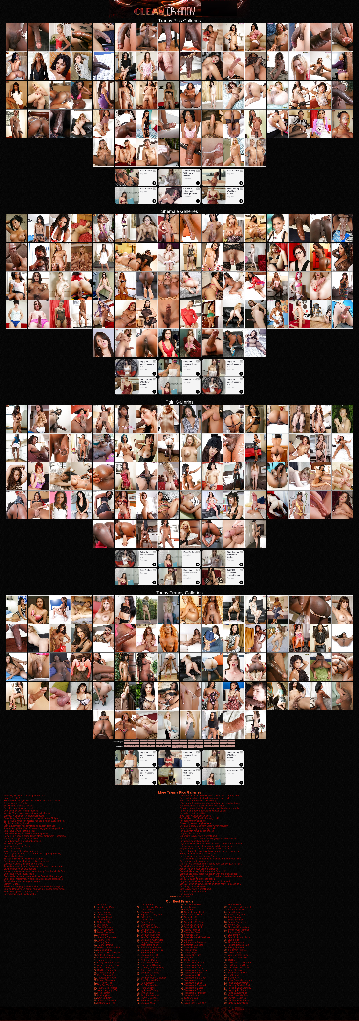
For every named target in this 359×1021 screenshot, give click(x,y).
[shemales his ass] (125, 166)
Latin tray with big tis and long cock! (197, 828)
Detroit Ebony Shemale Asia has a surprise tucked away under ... (212, 851)
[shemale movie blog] (190, 242)
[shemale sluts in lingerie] (342, 519)
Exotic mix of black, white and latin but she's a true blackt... (32, 800)
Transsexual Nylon (193, 980)
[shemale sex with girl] (81, 490)
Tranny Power (104, 940)
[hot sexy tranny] (190, 652)
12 (211, 743)
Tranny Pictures (105, 945)
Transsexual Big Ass (151, 965)
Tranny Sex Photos (237, 972)
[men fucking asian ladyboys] (60, 652)
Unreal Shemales (106, 980)
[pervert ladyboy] (103, 80)
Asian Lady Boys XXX (195, 1003)
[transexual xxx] (125, 137)
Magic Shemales (105, 932)
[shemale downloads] (255, 623)
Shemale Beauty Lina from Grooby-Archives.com (204, 826)
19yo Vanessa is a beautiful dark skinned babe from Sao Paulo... (211, 843)
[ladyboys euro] (255, 681)
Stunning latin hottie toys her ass (20, 869)
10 (179, 743)
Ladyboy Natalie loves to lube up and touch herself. (205, 881)
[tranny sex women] (321, 652)
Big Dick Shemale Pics (108, 947)
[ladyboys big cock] (299, 461)
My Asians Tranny (149, 990)
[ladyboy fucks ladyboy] (168, 652)
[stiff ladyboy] (255, 166)
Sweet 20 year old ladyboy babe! (196, 823)
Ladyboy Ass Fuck (237, 990)
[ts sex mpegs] (168, 623)
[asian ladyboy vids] (212, 80)
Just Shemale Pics (193, 904)
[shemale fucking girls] (255, 461)
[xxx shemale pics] (147, 432)
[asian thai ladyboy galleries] (168, 137)
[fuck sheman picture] (103, 519)
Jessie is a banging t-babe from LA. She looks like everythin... (34, 886)
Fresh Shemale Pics (151, 962)
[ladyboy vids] (299, 270)
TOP (131, 740)
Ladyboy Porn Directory (152, 967)
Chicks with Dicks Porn (239, 962)
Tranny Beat (103, 942)
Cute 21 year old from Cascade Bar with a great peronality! (33, 853)
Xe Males (189, 940)
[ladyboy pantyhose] (190, 109)
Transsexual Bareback (195, 985)
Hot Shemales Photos (238, 1000)
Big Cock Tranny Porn (151, 914)
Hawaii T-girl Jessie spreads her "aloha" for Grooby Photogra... (35, 836)
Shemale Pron (148, 952)
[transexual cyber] (125, 242)
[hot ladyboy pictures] (255, 328)
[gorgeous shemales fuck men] (16, 652)
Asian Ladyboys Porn (238, 983)
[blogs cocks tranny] (38, 461)
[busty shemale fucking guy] (103, 328)
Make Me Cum (146, 171)
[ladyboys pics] (60, 270)
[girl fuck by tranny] (81, 270)
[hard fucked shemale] (147, 623)
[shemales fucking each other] (255, 547)
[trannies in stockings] (147, 80)
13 (227, 743)
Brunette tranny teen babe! (193, 891)
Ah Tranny (102, 935)
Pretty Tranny (190, 960)
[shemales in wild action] (60, 461)
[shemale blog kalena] (125, 709)
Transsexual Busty (193, 972)
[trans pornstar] (321, 681)
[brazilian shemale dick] (168, 80)
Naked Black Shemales (109, 957)
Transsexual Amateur (194, 962)
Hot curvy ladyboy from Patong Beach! (199, 856)
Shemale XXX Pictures (152, 940)
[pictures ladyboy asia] (60, 681)
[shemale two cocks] (168, 270)
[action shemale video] (60, 51)
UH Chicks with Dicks (238, 967)
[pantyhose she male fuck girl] (147, 270)
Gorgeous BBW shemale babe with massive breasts (205, 848)
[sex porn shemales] (234, 51)
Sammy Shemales (237, 922)
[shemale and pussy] (234, 80)
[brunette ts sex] (190, 547)
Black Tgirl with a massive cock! (195, 816)
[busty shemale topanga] (277, 299)
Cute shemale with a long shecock (21, 811)
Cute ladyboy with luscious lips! (19, 831)
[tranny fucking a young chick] (299, 299)
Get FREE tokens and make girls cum (190, 191)
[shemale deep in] (234, 299)
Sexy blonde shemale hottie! (18, 805)
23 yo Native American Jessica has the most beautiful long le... (34, 821)
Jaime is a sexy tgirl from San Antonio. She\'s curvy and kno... (34, 866)
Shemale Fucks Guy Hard (110, 952)
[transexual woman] (255, 299)
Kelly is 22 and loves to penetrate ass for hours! (27, 813)
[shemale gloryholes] (125, 357)
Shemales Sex (147, 746)
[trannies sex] (60, 328)
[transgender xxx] (342, 242)
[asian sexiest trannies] (234, 270)
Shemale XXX (191, 917)
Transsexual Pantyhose (196, 970)
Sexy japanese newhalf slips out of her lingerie (27, 861)
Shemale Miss (148, 1003)
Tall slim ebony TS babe (16, 803)
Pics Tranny (102, 909)
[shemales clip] (212, 242)
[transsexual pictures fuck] (103, 432)
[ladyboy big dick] (103, 242)
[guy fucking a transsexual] (321, 432)
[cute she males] (299, 432)
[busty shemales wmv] (342, 490)
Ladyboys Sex (148, 925)
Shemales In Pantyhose (179, 746)
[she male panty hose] (255, 270)
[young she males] (212, 432)
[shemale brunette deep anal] (190, 299)
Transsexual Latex (193, 983)
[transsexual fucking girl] (190, 166)
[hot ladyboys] (125, 109)
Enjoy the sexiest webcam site (147, 364)
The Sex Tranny (105, 985)
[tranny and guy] (234, 166)
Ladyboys (189, 909)
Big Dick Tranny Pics (107, 970)
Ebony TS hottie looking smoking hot (198, 853)
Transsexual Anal (192, 965)
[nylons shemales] (103, 490)
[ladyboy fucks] (103, 51)
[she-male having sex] (125, 80)
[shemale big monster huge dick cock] (147, 519)
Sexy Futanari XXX (150, 995)
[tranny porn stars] (38, 623)
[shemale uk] (60, 432)
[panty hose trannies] (125, 328)
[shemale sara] (103, 461)
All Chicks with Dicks (238, 957)
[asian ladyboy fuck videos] (190, 328)
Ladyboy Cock (148, 975)
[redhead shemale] (190, 80)
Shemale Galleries (150, 972)
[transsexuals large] (299, 681)
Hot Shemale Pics (106, 1003)
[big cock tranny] (321, 709)
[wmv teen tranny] (321, 328)
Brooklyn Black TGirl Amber (17, 846)
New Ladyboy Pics (106, 967)
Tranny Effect (103, 919)
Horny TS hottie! (12, 798)
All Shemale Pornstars (195, 942)
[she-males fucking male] (321, 623)
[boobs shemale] (60, 80)
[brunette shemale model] (234, 490)
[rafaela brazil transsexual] (125, 299)
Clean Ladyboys (105, 930)
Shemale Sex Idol (193, 927)
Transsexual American (195, 993)
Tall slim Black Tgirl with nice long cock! (199, 818)
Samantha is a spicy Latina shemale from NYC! (203, 871)
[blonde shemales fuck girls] (190, 270)
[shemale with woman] (147, 357)
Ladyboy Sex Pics (237, 998)
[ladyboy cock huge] (234, 357)
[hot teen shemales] (60, 242)
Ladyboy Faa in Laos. (190, 833)
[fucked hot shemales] (342, 137)
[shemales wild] (60, 109)
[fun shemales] (234, 652)
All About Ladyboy (150, 957)
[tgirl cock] (342, 299)
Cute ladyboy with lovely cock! (19, 874)
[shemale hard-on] (299, 51)
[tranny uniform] (342, 51)
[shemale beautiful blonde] (81, 461)
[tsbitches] (16, 270)
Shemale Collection (150, 1000)
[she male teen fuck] (103, 166)
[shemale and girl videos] (103, 299)
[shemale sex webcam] (190, 623)
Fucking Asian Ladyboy (239, 988)
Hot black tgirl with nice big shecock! (198, 831)
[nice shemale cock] (168, 709)
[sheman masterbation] (16, 51)
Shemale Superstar (107, 1000)
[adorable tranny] (147, 328)
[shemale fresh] (234, 461)
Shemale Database (107, 937)
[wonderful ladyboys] (81, 652)
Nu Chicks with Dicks (238, 965)
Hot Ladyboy (103, 995)
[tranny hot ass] (103, 270)
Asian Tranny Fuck (150, 945)
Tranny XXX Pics (192, 955)
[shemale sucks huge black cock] (125, 461)
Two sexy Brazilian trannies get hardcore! (24, 795)
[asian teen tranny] (81, 137)
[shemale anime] (342, 109)
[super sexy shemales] (277, 80)
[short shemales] (299, 328)
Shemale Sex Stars (193, 925)
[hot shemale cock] (60, 519)
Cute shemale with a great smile (195, 861)
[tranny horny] (342, 681)
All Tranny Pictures (150, 960)
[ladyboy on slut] (168, 738)
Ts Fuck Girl (146, 917)
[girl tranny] (277, 328)
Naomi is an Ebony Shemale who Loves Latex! (203, 811)
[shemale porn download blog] (81, 242)
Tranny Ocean (104, 960)
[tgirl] (190, 461)
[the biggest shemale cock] (168, 299)
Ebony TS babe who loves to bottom (197, 879)
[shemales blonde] (277, 242)
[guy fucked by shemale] (277, 137)
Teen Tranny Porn (236, 914)
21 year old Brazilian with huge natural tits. (25, 858)
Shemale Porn (211, 746)
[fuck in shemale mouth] (212, 109)
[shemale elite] (125, 623)
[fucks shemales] (234, 681)
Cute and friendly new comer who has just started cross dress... (35, 889)
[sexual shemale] (81, 681)
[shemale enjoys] (255, 738)
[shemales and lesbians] (38, 270)
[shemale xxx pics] (60, 623)
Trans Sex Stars (192, 932)
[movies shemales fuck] (234, 623)
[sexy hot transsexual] (277, 432)
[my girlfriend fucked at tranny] (81, 328)
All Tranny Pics (104, 983)
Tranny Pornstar (192, 930)
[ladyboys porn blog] (321, 519)
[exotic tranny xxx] (168, 490)
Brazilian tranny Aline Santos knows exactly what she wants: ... (211, 808)
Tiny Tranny (190, 907)
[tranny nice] (125, 432)
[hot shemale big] (299, 242)
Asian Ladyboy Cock (151, 970)
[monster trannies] (255, 490)
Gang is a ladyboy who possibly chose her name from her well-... (211, 876)
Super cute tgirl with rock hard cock (21, 891)
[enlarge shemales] (16, 709)
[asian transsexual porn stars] (190, 490)
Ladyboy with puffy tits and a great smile (23, 864)
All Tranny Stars (104, 922)
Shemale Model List (194, 912)
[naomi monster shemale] (16, 109)
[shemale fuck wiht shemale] (38, 519)
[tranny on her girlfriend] (342, 270)
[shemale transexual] (103, 547)
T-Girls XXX (234, 978)
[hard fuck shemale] (212, 623)
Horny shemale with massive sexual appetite (26, 833)
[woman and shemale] (277, 652)
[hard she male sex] (103, 357)
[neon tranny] (103, 738)
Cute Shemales (105, 955)
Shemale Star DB (106, 972)
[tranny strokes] (212, 328)
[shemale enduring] (147, 299)
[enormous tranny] (60, 299)
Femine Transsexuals (238, 945)
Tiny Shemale (234, 917)
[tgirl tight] (299, 490)
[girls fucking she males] (168, 51)
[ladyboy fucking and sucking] (60, 490)
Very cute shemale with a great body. (22, 851)
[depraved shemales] (342, 432)
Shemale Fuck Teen (227, 746)
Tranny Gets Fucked (107, 988)
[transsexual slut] (342, 652)
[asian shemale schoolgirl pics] (255, 652)
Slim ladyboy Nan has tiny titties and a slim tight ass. (30, 826)
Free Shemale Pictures (152, 907)
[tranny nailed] (38, 652)
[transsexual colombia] (255, 51)
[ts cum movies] (168, 166)
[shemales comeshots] (255, 109)
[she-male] (212, 270)
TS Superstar (147, 983)
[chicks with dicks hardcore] (299, 137)
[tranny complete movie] (277, 681)
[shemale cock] (16, 242)
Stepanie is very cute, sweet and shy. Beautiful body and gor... (34, 876)
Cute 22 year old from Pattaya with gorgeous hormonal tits (208, 838)
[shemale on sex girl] (147, 547)
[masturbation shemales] (38, 109)
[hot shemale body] (16, 137)
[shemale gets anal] (103, 137)
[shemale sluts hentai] (255, 80)
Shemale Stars (148, 912)
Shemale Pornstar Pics (152, 950)
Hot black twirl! (187, 894)
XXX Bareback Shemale (240, 907)
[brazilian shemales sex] (16, 80)
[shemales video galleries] (255, 357)
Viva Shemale (148, 993)
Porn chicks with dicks (239, 937)
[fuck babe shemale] (277, 109)
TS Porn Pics (190, 919)
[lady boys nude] (38, 432)
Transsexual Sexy (237, 932)
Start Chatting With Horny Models (189, 173)
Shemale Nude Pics (150, 935)
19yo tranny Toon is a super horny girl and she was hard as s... (210, 803)
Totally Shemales (105, 927)
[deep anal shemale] (212, 51)
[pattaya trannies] (321, 109)
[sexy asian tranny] (212, 738)
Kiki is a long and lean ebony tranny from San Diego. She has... (211, 864)
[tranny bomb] (125, 652)
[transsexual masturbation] (190, 357)
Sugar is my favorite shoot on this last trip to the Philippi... (32, 818)
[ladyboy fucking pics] (190, 681)
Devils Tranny (234, 952)
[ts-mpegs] (38, 51)
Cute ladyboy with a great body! (195, 889)
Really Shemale (236, 947)
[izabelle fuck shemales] (81, 299)
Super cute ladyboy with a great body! (198, 836)
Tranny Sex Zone (149, 998)
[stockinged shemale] (168, 547)
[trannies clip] (125, 490)
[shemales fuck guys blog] (168, 109)
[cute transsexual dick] (321, 51)
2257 (242, 1009)
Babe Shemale (235, 970)
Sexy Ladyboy (104, 998)
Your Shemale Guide (238, 955)
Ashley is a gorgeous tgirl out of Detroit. (199, 869)
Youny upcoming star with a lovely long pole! (202, 805)
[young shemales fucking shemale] (16, 623)
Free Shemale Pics (106, 975)
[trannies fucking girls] (147, 681)
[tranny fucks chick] (125, 547)
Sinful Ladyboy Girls (238, 1003)
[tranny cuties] (212, 357)
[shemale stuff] (16, 461)
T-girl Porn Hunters (237, 950)
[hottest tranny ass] (321, 80)
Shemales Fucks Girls (195, 746)
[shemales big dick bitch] (255, 709)
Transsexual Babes (193, 988)
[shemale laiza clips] (81, 109)
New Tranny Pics (105, 907)
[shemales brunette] (16, 519)
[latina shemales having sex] (147, 242)
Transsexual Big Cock (195, 978)
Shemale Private (105, 917)
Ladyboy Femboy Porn (152, 942)
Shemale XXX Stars (194, 922)
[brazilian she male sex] (16, 681)
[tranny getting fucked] (212, 490)
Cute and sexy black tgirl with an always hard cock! (205, 798)
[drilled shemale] (168, 681)
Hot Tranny (102, 904)
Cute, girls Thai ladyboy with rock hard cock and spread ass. (33, 879)
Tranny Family (104, 914)
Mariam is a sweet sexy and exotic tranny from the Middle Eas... (35, 871)
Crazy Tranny (103, 912)
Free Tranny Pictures (151, 947)
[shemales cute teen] (277, 461)
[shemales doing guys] (190, 738)
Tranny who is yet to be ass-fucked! (21, 838)
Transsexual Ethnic (193, 990)
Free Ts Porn (103, 993)
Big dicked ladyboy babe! (16, 823)
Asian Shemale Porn (238, 995)
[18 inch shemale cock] (277, 51)
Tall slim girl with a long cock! (194, 886)
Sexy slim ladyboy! (13, 843)
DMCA (233, 1009)
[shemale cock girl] (342, 80)
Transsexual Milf (192, 975)
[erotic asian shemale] (190, 709)
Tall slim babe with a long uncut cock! (22, 881)
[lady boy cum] (147, 51)
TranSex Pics (190, 950)
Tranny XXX (234, 925)
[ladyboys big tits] (60, 709)
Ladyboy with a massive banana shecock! (24, 816)
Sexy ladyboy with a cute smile (19, 808)
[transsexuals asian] (16, 299)
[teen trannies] (277, 270)
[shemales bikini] (234, 109)
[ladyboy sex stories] (81, 432)
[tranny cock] (234, 547)
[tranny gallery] (212, 299)
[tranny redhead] (81, 709)
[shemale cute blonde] (147, 709)
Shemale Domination (238, 927)
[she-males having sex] (321, 137)
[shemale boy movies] (255, 242)
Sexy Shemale (235, 912)
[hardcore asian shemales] (38, 490)
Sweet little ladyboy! (14, 856)
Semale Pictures (192, 995)
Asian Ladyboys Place (108, 965)
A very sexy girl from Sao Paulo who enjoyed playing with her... (35, 828)
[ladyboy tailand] (81, 519)
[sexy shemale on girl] (168, 357)
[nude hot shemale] (38, 299)
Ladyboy (188, 957)
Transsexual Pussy (193, 967)
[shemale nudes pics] (234, 432)
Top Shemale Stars (150, 985)
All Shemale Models (194, 914)
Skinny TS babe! (12, 884)
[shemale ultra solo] (212, 547)
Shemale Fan (191, 947)
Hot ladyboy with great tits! (193, 813)
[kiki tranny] (299, 623)
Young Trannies (235, 919)
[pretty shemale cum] (103, 709)
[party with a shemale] (38, 137)
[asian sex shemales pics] (321, 490)
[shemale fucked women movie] (125, 681)
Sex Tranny (102, 925)
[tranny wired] (321, 461)
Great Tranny (147, 922)
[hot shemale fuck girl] (147, 652)
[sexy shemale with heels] (147, 166)
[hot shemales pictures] (342, 328)
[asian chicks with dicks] (234, 519)
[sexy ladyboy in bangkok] (190, 432)
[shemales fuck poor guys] (190, 137)
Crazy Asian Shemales (108, 962)
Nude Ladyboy (104, 950)
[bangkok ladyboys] (299, 709)
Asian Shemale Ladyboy (240, 980)
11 (195, 743)
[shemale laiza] (212, 652)
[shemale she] (147, 461)
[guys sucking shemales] (81, 80)
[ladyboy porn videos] (147, 109)
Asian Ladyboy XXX (107, 990)
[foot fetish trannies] (190, 51)
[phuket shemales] (212, 519)
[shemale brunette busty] (212, 681)
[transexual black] (299, 109)
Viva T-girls (233, 940)
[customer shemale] (38, 709)
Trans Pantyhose (236, 909)
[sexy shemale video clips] (168, 328)
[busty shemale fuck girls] (234, 242)
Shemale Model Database (153, 978)
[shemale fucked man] (190, 519)
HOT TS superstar (13, 848)
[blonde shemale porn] (321, 299)
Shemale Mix (147, 930)
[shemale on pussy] (277, 519)
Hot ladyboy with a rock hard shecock (22, 841)
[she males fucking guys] (342, 623)
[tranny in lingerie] (38, 328)
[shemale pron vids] (234, 328)
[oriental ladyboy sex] (168, 242)
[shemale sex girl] (234, 137)
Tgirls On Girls (148, 909)
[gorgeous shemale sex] (299, 80)
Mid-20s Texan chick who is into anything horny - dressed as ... (210, 884)
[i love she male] (81, 623)
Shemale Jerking (131, 746)
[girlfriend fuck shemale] (212, 461)
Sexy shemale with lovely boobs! (20, 894)
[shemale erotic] (81, 51)
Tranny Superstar (192, 952)
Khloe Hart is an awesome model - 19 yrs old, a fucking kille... (210, 795)
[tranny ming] (342, 709)
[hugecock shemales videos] (147, 490)
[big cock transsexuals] (103, 109)
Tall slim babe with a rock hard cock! (197, 866)
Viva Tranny (234, 935)
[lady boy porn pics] (255, 137)
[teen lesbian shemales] (255, 432)
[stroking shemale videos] (16, 328)
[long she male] (168, 461)
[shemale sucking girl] (277, 623)
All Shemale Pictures (151, 932)
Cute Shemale (191, 998)
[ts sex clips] (125, 270)
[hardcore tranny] (277, 709)
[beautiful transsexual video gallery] (321, 270)
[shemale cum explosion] (38, 681)
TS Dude (232, 960)
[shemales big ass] (147, 137)
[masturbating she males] (38, 80)
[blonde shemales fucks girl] (125, 519)
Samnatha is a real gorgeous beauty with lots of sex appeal (209, 874)
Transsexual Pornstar (238, 930)
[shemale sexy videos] (212, 137)
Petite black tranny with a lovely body (198, 800)
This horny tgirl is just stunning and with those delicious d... (209, 846)
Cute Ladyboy (163, 746)
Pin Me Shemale (236, 942)
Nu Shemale (234, 975)
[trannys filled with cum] (16, 432)
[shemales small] (277, 490)
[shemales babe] (103, 652)
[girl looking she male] (125, 51)
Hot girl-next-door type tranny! (194, 841)
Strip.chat (143, 174)
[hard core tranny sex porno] (60, 137)
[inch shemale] (299, 652)
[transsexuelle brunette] (38, 242)
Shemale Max (191, 935)
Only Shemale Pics (150, 927)
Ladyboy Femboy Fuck (239, 985)
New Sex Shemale (150, 937)
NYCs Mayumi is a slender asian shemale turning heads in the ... (212, 858)
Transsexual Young (107, 978)
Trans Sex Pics (148, 988)
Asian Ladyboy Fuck (238, 993)
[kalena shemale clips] (212, 709)
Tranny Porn (147, 904)
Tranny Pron (147, 919)
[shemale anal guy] (168, 432)
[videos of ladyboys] (103, 623)
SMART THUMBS (184, 896)
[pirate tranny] (212, 166)
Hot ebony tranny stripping (193, 821)
